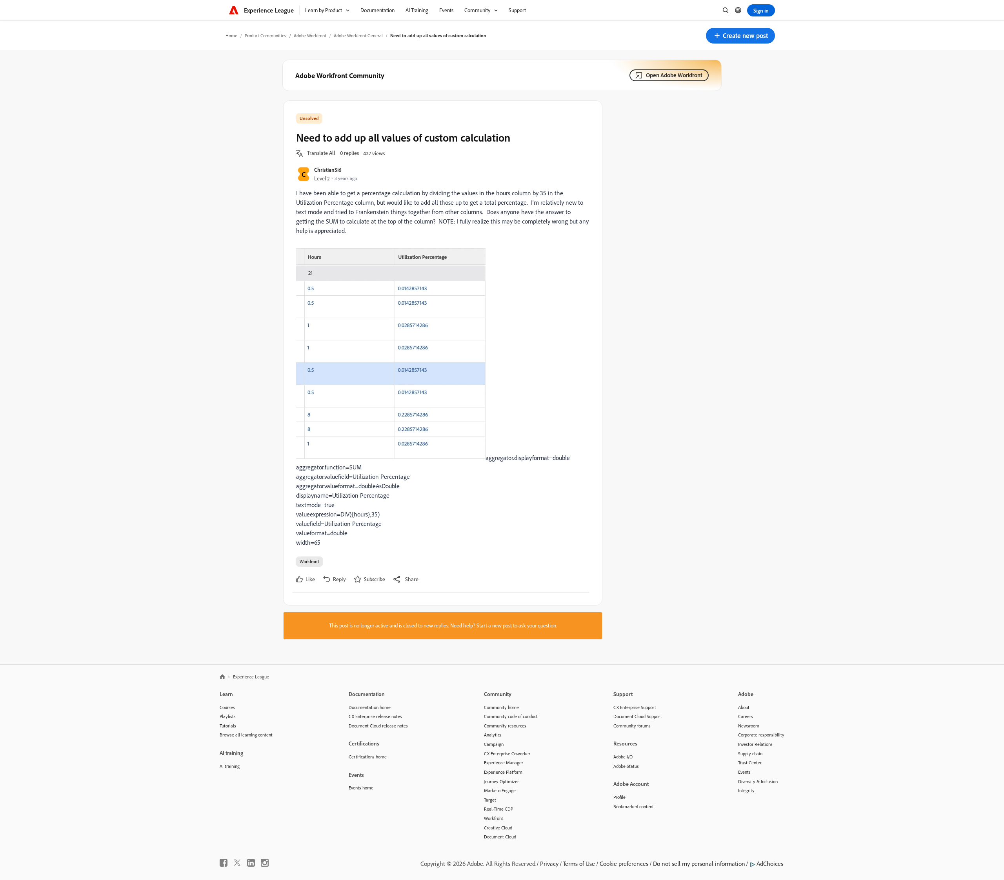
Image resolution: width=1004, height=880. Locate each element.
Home (231, 35)
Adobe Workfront (310, 35)
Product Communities (265, 35)
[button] (740, 36)
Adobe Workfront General (358, 35)
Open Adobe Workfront (674, 75)
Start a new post (494, 625)
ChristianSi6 (328, 169)
